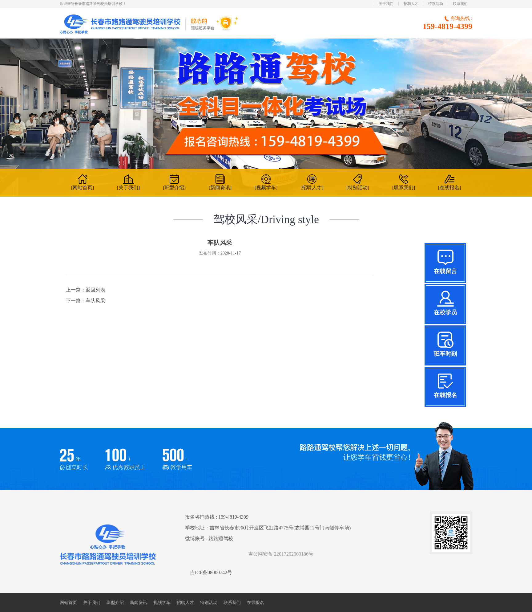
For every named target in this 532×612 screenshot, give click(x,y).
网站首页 (68, 602)
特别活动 (435, 4)
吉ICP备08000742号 (211, 572)
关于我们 (386, 4)
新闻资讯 (138, 602)
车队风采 (95, 300)
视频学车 (162, 602)
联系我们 (460, 4)
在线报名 (255, 602)
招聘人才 (411, 4)
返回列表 (95, 289)
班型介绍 (115, 602)
